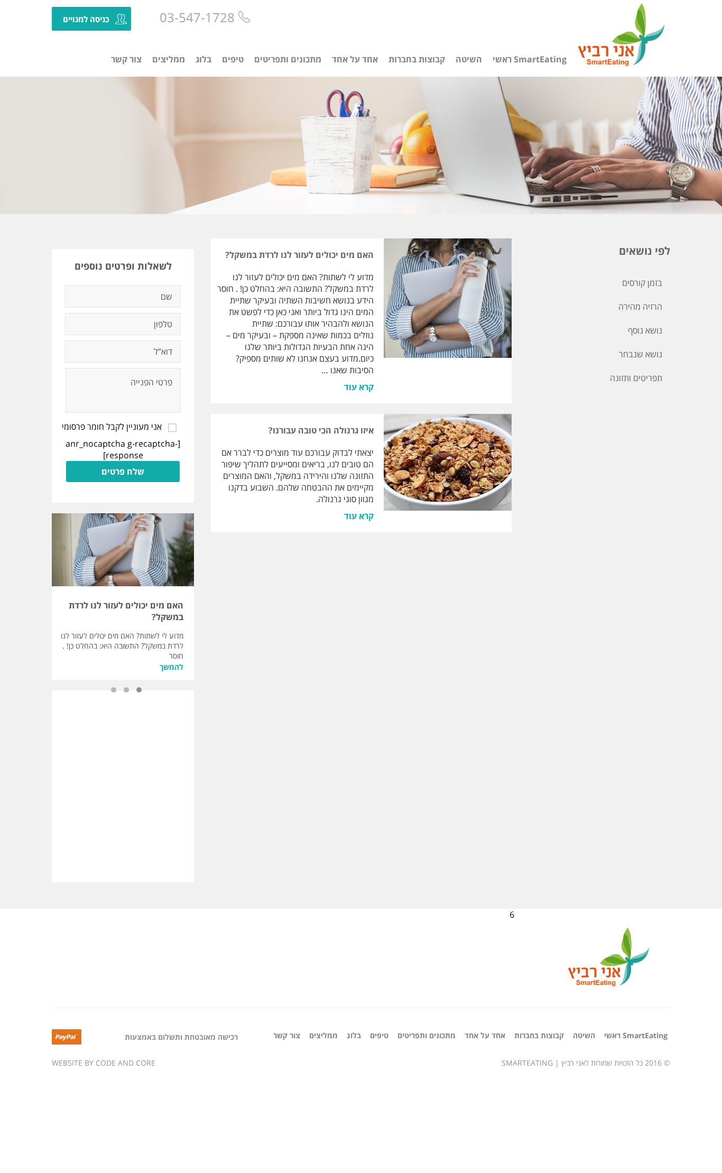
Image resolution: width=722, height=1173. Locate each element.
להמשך (171, 667)
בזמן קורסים (642, 283)
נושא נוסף (645, 330)
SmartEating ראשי (530, 59)
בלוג (203, 59)
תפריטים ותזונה (636, 378)
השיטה (469, 59)
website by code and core (103, 1063)
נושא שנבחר (640, 354)
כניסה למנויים (86, 19)
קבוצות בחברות (416, 59)
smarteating (527, 1063)
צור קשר (126, 59)
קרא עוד (359, 387)
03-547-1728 (197, 17)
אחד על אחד (355, 59)
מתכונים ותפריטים (287, 59)
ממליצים (168, 59)
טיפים (233, 59)
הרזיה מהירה (640, 306)
